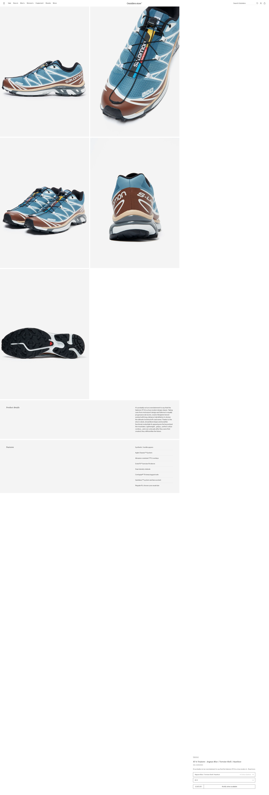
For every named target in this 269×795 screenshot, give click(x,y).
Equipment (40, 3)
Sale (9, 3)
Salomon (196, 757)
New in (15, 3)
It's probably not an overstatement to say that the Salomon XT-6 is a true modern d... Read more (224, 769)
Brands (48, 3)
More (55, 3)
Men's (22, 3)
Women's (30, 3)
